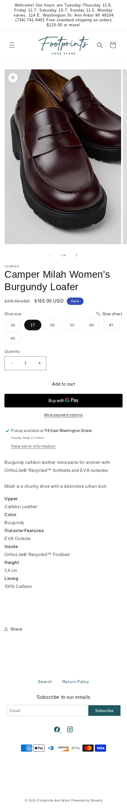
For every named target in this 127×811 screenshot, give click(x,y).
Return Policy (75, 681)
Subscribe (104, 710)
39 (75, 326)
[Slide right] (76, 255)
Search (45, 681)
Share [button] (16, 629)
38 (55, 326)
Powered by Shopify (86, 800)
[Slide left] (50, 255)
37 (32, 325)
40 (94, 326)
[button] (11, 45)
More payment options (63, 415)
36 (16, 326)
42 (16, 340)
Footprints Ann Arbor (53, 800)
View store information (33, 446)
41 (114, 326)
